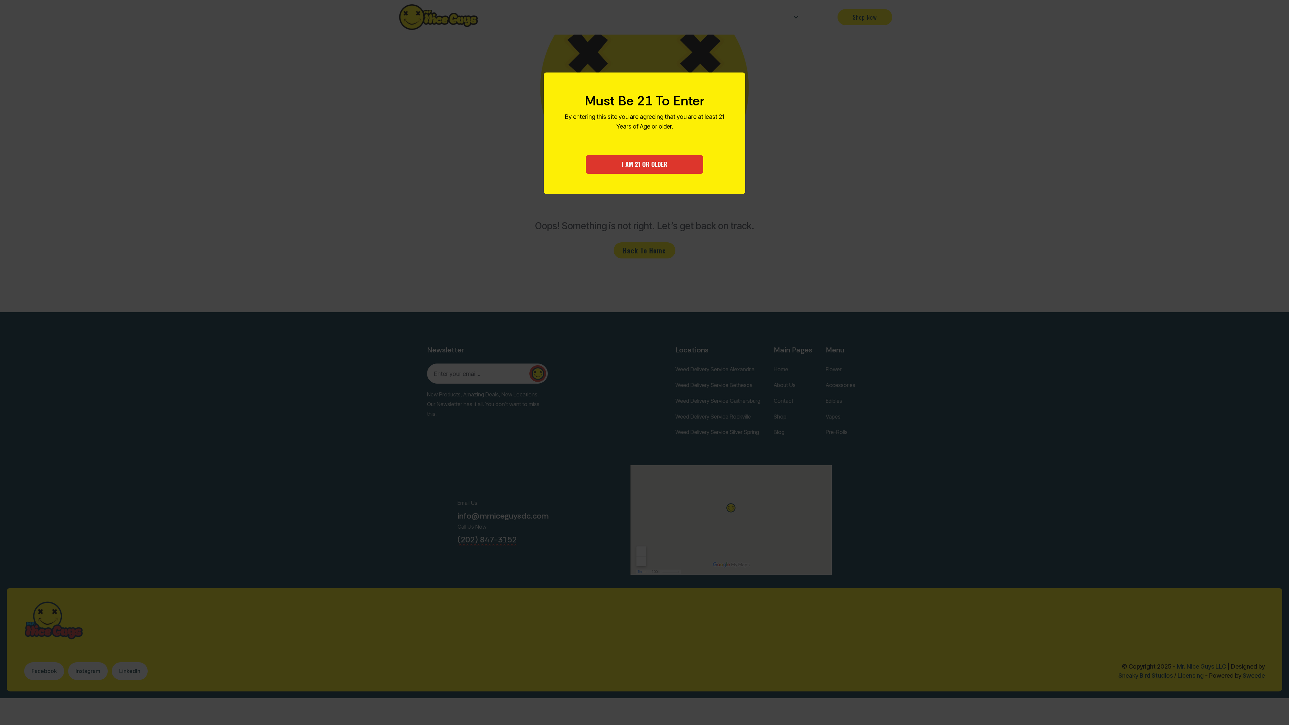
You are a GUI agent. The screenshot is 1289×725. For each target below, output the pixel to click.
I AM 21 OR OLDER (644, 164)
